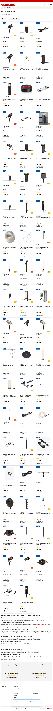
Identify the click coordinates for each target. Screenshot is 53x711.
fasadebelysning (46, 624)
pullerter (40, 624)
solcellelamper (3, 645)
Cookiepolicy (35, 688)
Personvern (35, 686)
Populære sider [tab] (49, 684)
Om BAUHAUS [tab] (35, 684)
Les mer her (34, 666)
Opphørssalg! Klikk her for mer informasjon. (26, 1)
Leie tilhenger (4, 686)
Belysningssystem (6, 14)
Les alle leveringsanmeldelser (40, 677)
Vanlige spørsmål (17, 690)
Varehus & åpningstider (18, 688)
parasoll (25, 646)
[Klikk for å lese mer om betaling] (46, 708)
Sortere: (11, 18)
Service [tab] (2, 684)
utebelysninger (42, 620)
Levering (15, 697)
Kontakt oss (16, 686)
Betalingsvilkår (17, 691)
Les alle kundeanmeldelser (11, 677)
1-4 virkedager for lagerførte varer (16, 666)
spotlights (37, 624)
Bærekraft (35, 690)
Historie (34, 691)
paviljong (29, 646)
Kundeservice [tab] (16, 684)
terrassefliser (21, 646)
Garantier (15, 695)
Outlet (47, 686)
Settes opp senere (26, 704)
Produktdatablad (6, 37)
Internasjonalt (35, 693)
